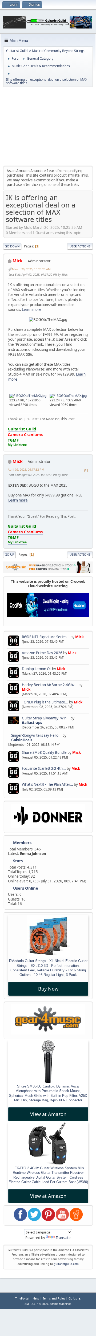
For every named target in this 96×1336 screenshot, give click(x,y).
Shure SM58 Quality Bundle (44, 752)
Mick (79, 636)
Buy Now (48, 988)
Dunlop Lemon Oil (36, 668)
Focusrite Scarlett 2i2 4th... (44, 768)
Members (22, 842)
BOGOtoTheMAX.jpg (30, 395)
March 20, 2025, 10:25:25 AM (31, 269)
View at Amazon (48, 1114)
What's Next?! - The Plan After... (47, 784)
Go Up (9, 554)
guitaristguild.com (66, 1264)
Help (36, 1298)
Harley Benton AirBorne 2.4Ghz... (50, 684)
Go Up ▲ (75, 1298)
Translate (63, 1237)
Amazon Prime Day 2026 (42, 652)
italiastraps (32, 722)
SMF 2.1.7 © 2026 (36, 1303)
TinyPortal (22, 1298)
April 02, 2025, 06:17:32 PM (26, 469)
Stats (18, 860)
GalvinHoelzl (22, 740)
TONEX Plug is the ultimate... (45, 702)
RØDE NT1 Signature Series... (46, 636)
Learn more (31, 309)
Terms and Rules (54, 1298)
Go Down (12, 246)
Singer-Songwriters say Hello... (36, 735)
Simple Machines (60, 1303)
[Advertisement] (48, 126)
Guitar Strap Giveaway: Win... (46, 718)
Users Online (25, 888)
